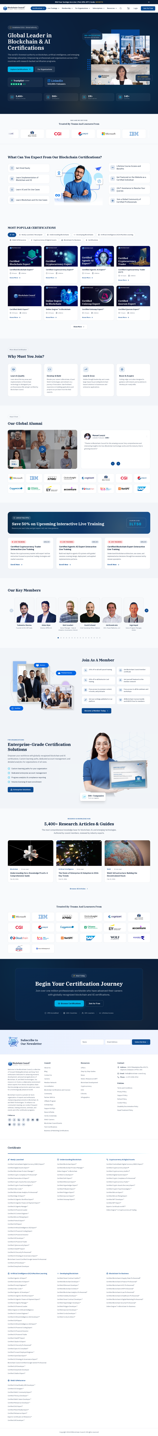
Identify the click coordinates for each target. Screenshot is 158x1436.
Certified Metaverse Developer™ (19, 1403)
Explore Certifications (19, 69)
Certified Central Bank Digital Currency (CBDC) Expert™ (26, 1164)
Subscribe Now (141, 1042)
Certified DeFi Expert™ (64, 1178)
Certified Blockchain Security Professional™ (121, 1303)
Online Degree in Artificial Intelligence (21, 1310)
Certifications (37, 8)
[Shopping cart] (128, 8)
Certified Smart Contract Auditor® (68, 1278)
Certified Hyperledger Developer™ (69, 1303)
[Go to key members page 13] (91, 638)
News (83, 1075)
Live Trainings (52, 8)
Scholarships (48, 1105)
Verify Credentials (50, 1116)
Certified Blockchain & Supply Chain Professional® (123, 1278)
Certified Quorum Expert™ (66, 1196)
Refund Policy (122, 1099)
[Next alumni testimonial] (118, 463)
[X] (14, 1120)
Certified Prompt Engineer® (17, 1285)
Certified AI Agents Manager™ (18, 1206)
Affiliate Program (50, 1101)
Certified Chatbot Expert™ (16, 1373)
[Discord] (33, 1120)
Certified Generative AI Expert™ (18, 1178)
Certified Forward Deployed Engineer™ (21, 1352)
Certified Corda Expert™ (65, 1175)
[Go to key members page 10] (83, 638)
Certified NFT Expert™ (113, 1203)
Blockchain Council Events (53, 1123)
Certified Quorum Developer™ (67, 1310)
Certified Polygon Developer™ (67, 1306)
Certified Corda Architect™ (66, 1317)
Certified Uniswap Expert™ (66, 1199)
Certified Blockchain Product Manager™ (21, 1171)
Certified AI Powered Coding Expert (20, 1231)
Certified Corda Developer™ (66, 1313)
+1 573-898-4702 (129, 1077)
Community (48, 1094)
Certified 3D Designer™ (16, 1389)
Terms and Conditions (124, 1088)
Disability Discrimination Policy (127, 1106)
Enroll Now (15, 564)
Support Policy (122, 1095)
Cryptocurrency (86, 1086)
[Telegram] (37, 1120)
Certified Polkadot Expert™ (66, 1189)
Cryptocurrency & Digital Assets (44, 240)
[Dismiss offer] (148, 2)
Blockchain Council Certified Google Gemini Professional (27, 1259)
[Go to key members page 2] (61, 638)
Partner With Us (49, 1097)
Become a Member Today (95, 711)
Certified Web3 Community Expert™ (20, 1392)
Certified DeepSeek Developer (18, 1266)
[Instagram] (28, 1120)
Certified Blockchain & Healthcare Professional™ (122, 1296)
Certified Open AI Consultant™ (18, 1349)
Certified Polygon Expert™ (66, 1192)
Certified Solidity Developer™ (67, 1296)
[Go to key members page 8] (78, 638)
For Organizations (81, 8)
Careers (47, 1079)
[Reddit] (9, 1124)
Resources (111, 8)
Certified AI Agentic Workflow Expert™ (21, 1199)
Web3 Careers (49, 1120)
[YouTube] (9, 1120)
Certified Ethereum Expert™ (66, 1182)
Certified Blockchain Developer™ (68, 1282)
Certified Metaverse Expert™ (17, 1413)
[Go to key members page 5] (69, 638)
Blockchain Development (89, 1083)
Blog (45, 1071)
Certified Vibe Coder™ (15, 1189)
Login (136, 8)
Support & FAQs (49, 1108)
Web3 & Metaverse (19, 240)
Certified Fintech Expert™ (16, 1221)
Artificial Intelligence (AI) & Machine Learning (117, 235)
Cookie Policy (122, 1103)
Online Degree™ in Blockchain (67, 1171)
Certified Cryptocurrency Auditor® (118, 1171)
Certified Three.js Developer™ (18, 1396)
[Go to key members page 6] (72, 638)
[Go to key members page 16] (100, 638)
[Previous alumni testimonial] (113, 463)
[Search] (121, 8)
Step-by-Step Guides (88, 1071)
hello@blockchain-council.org (133, 1073)
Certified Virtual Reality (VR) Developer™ (21, 1385)
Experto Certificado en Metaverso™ (20, 1417)
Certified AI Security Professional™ (20, 1252)
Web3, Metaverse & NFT (89, 1079)
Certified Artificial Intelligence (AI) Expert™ (22, 1228)
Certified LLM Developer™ (16, 1263)
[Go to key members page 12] (89, 638)
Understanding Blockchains (59, 235)
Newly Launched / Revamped (32, 235)
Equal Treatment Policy (125, 1110)
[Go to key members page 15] (97, 638)
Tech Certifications (50, 1127)
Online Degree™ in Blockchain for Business (120, 1306)
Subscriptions (97, 8)
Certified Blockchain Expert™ (67, 1164)
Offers (83, 1068)
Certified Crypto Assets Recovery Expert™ (22, 1182)
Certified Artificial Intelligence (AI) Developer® (23, 1317)
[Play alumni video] (42, 449)
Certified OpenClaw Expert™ (17, 1356)
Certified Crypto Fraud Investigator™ (20, 1185)
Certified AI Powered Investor (18, 1235)
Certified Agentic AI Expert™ (17, 1278)
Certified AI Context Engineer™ (18, 1214)
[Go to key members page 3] (64, 638)
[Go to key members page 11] (86, 638)
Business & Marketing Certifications (56, 1131)
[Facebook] (23, 1120)
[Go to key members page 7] (75, 638)
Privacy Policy (121, 1092)
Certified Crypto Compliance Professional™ (22, 1175)
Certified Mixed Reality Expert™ (18, 1410)
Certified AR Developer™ (16, 1238)
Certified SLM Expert (15, 1224)
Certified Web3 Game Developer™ (19, 1399)
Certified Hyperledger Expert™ (67, 1185)
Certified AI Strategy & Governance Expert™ (23, 1256)
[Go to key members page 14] (94, 638)
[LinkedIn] (19, 1120)
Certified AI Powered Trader (17, 1242)
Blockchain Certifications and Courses (57, 1090)
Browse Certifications (71, 1003)
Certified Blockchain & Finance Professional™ (121, 1282)
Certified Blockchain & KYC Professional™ (120, 1285)
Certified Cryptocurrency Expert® (117, 1168)
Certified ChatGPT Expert (16, 1249)
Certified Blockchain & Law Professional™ (120, 1292)
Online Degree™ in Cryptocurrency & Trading (121, 1210)
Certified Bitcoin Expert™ (114, 1192)
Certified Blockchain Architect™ (68, 1289)
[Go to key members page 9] (80, 638)
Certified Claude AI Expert (17, 1342)
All (13, 235)
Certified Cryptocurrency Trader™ (117, 1182)
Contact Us (48, 1075)
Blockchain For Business (72, 240)
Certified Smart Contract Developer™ (70, 1299)
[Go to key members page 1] (58, 638)
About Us (47, 1068)
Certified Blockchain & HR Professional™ (120, 1289)
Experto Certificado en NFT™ (116, 1206)
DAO (82, 1090)
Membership (66, 8)
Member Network (50, 1083)
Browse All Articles (77, 889)
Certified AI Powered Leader (17, 1210)
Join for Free (148, 8)
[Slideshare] (14, 1124)
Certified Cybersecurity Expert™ (18, 1245)
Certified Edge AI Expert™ (16, 1196)
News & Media (49, 1112)
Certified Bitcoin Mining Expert (18, 1217)
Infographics (85, 1097)
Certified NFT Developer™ (115, 1199)
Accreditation (49, 1086)
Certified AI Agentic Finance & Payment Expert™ (24, 1203)
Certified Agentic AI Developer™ (19, 1292)
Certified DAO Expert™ (15, 1406)
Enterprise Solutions (22, 789)
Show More (77, 327)
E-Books (84, 1094)
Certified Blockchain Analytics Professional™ (23, 1192)
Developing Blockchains (84, 235)
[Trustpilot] (19, 1124)
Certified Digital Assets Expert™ (18, 1168)
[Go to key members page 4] (66, 638)
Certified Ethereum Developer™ (68, 1285)
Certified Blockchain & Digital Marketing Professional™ (124, 1299)
